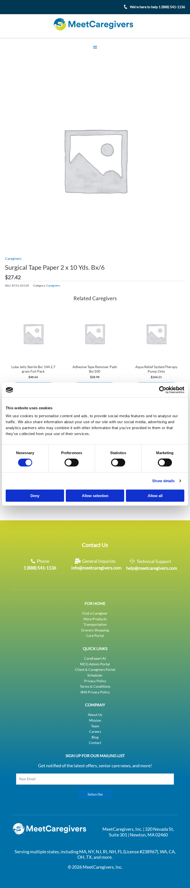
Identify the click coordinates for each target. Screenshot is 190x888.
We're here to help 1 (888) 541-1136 (157, 7)
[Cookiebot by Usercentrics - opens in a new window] (162, 390)
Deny (34, 495)
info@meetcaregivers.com (96, 567)
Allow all (155, 495)
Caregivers (13, 258)
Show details (163, 481)
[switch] (72, 463)
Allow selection (95, 495)
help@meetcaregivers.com (151, 568)
